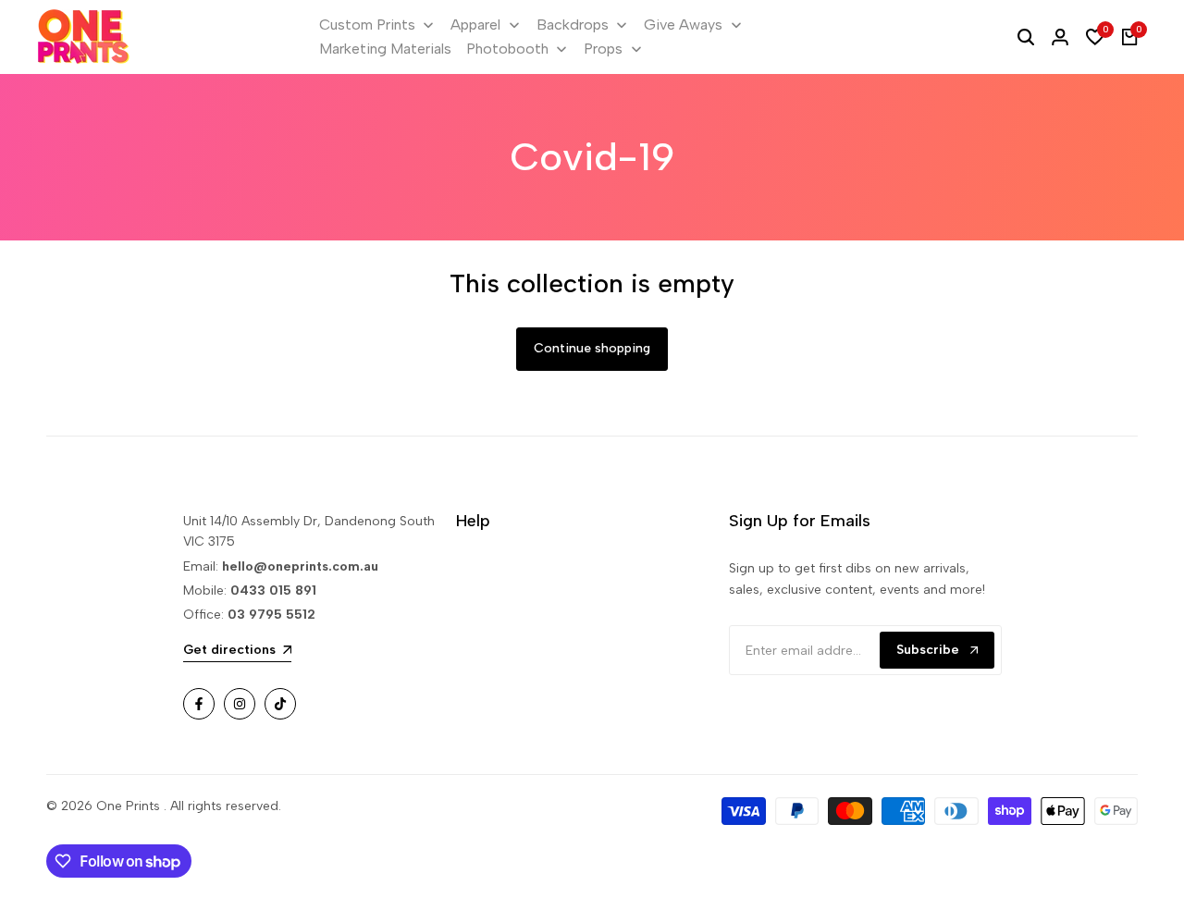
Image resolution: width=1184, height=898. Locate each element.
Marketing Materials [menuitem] (385, 48)
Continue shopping (592, 348)
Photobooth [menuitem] (507, 48)
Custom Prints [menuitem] (367, 24)
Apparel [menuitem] (475, 24)
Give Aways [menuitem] (683, 24)
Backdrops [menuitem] (572, 24)
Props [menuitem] (603, 48)
